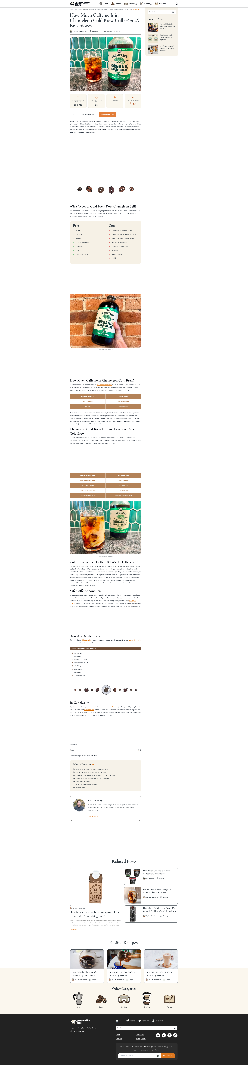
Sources (74, 745)
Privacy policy (141, 1038)
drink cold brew (87, 640)
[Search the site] (174, 1028)
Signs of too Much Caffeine (87, 784)
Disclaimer (140, 1034)
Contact (119, 1038)
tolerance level (89, 710)
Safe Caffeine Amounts (83, 781)
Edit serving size (107, 114)
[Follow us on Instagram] (175, 1035)
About (118, 1034)
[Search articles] (173, 12)
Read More (93, 816)
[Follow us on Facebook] (158, 1035)
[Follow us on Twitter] (164, 1035)
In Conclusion (80, 787)
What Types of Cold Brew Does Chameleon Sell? (92, 769)
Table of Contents (85, 764)
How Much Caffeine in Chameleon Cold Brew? (91, 772)
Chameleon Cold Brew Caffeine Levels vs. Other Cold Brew (95, 775)
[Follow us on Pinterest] (169, 1035)
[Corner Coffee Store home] (80, 1021)
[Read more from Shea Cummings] (71, 31)
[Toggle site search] (177, 3)
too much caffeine (134, 640)
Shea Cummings (81, 31)
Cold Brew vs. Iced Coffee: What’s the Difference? (92, 778)
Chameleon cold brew (104, 385)
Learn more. (136, 9)
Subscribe (168, 1055)
